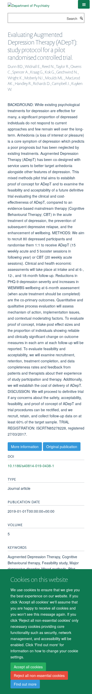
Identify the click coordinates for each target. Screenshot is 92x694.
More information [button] (25, 446)
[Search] (81, 18)
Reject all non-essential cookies (39, 675)
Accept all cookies (28, 666)
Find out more (25, 684)
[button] (84, 4)
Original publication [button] (61, 446)
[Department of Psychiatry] (29, 3)
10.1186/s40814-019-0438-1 (31, 465)
